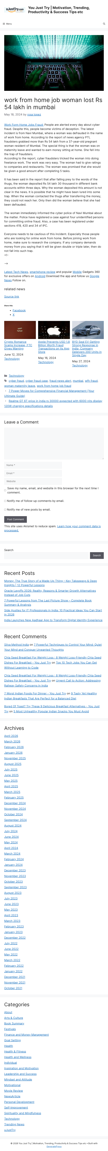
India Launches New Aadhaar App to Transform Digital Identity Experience (53, 620)
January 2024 (13, 865)
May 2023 (11, 909)
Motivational (12, 1085)
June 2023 (11, 904)
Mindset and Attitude (18, 1079)
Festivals (10, 1029)
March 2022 (12, 960)
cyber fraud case (37, 380)
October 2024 (13, 814)
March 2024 (12, 853)
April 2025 (11, 786)
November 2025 (15, 758)
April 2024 (11, 848)
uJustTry (10, 1130)
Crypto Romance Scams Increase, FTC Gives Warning (18, 345)
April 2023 (11, 915)
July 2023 (11, 898)
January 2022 (13, 971)
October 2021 (13, 988)
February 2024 (14, 859)
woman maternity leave (19, 385)
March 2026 (12, 741)
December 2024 (15, 803)
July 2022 (10, 943)
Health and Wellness (17, 1057)
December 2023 (15, 870)
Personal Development (19, 1102)
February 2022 (14, 965)
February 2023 (14, 926)
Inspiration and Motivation (21, 1068)
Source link (11, 296)
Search (9, 550)
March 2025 (12, 792)
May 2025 (11, 780)
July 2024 (11, 831)
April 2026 (11, 736)
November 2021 (14, 982)
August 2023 (13, 893)
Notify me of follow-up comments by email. (35, 501)
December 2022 (15, 937)
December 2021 (14, 977)
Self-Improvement (16, 1107)
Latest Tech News (16, 272)
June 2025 (11, 775)
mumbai (78, 380)
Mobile (77, 272)
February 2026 (14, 747)
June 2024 (11, 836)
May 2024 (11, 842)
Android (40, 276)
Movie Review (13, 1090)
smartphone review (42, 272)
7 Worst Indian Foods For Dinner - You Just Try (35, 693)
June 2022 (11, 949)
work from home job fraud (54, 385)
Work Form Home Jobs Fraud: (24, 124)
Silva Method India (16, 644)
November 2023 (15, 876)
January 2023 (13, 932)
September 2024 (15, 820)
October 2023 (13, 881)
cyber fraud (16, 380)
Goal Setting (12, 1040)
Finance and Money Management (26, 1034)
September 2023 (15, 887)
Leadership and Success (20, 1074)
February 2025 (14, 797)
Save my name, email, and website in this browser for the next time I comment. (52, 490)
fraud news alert (60, 380)
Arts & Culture (13, 1018)
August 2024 (13, 825)
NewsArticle (12, 1096)
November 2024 (15, 808)
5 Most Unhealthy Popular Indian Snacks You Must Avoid (51, 711)
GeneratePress (54, 1146)
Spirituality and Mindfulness (22, 1113)
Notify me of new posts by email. (29, 509)
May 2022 (11, 954)
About (8, 1012)
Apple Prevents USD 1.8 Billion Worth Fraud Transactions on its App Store (54, 347)
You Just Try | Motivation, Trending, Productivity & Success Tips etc (59, 10)
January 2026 (13, 752)
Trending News (14, 1124)
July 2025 (10, 769)
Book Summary (14, 1023)
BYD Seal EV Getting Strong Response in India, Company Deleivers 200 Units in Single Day (87, 348)
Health (8, 1046)
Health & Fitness (15, 1051)
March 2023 (12, 921)
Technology (12, 358)
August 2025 (12, 764)
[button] (104, 24)
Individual (10, 1062)
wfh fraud (91, 380)
